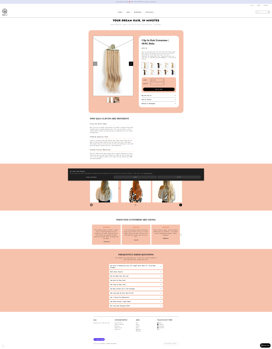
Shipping (117, 326)
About (137, 324)
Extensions (137, 12)
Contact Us (117, 329)
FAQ (137, 322)
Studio (120, 12)
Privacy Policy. (148, 173)
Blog (137, 327)
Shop (128, 12)
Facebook (160, 324)
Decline (179, 177)
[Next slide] (131, 64)
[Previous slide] (95, 64)
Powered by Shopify (112, 343)
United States (170, 343)
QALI (104, 343)
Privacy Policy (119, 322)
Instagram (161, 326)
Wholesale (138, 330)
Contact (138, 326)
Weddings (138, 329)
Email (160, 322)
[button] (110, 100)
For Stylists (149, 12)
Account (252, 5)
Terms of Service (119, 324)
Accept (135, 177)
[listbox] (157, 80)
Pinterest (161, 327)
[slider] (105, 188)
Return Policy (118, 327)
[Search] (268, 12)
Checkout (266, 5)
